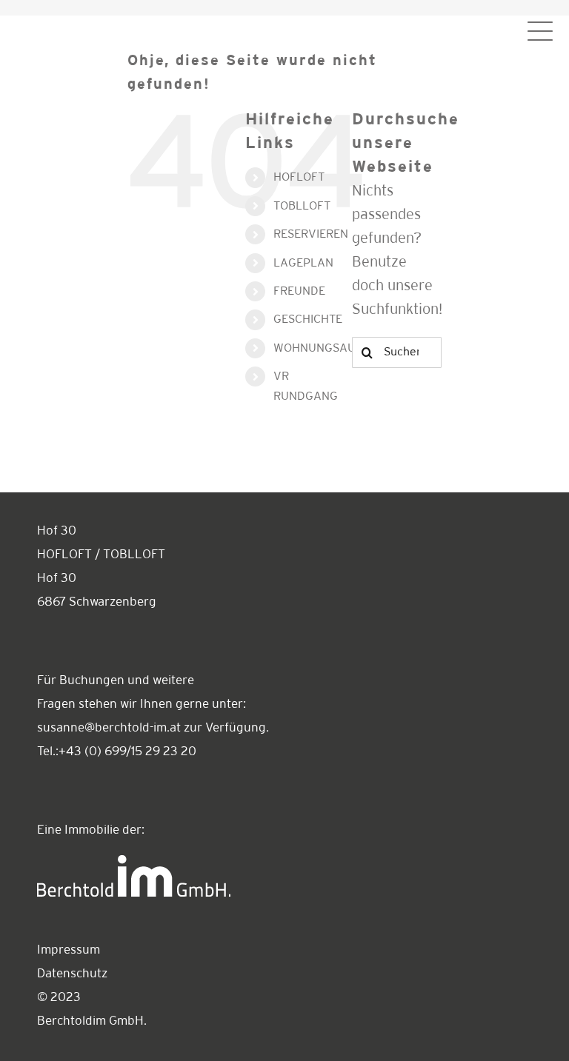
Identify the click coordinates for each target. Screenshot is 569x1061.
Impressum (68, 950)
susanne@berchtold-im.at (109, 728)
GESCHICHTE (307, 319)
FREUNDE (299, 291)
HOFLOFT (299, 177)
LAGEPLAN (303, 263)
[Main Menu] (540, 31)
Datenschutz (72, 974)
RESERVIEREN (310, 234)
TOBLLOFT (301, 206)
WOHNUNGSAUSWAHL (334, 348)
